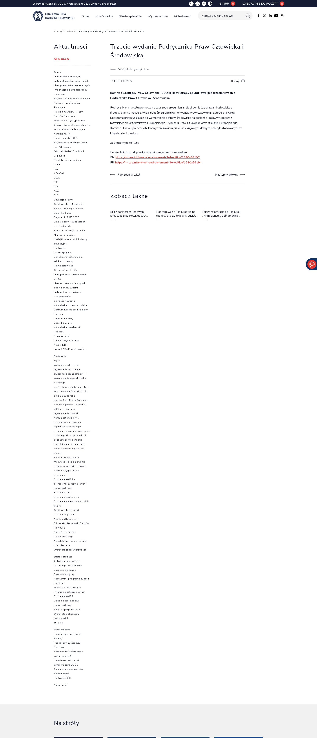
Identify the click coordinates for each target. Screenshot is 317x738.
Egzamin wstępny (64, 574)
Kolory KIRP (60, 344)
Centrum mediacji (64, 318)
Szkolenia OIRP (62, 492)
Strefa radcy (104, 16)
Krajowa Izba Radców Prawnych (72, 98)
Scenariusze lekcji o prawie (69, 230)
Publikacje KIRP (63, 678)
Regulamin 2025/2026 (66, 217)
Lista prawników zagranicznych (72, 85)
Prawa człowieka (63, 265)
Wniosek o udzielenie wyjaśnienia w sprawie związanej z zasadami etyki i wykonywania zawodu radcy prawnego (70, 374)
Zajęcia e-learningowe (66, 600)
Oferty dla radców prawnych (70, 549)
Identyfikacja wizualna (66, 340)
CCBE (57, 164)
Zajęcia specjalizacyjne (67, 609)
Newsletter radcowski (66, 660)
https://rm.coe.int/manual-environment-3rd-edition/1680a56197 (158, 157)
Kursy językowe (62, 488)
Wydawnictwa (157, 16)
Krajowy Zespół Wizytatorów (71, 142)
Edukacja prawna (64, 199)
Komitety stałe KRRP (65, 138)
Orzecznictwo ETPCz (65, 270)
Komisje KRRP (62, 133)
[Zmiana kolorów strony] (210, 3)
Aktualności (182, 16)
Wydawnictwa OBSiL (66, 664)
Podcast (58, 331)
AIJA (56, 190)
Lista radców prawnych (67, 76)
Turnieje (58, 622)
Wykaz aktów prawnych (67, 587)
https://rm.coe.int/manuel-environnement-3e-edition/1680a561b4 (158, 163)
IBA (56, 169)
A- (191, 3)
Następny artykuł (226, 175)
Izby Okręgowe (62, 147)
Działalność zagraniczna (68, 160)
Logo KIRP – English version (70, 349)
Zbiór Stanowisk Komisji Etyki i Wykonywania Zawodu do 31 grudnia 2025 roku (72, 391)
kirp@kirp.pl (109, 3)
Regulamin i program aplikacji (71, 578)
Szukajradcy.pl (62, 336)
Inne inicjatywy (62, 252)
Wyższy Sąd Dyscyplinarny (69, 120)
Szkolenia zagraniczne (66, 497)
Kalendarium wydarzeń (67, 327)
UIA (56, 186)
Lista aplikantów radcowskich (71, 81)
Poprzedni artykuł (128, 175)
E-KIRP (224, 4)
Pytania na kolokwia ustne (69, 591)
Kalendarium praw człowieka (70, 305)
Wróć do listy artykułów (133, 69)
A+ (203, 3)
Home (57, 31)
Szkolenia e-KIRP (63, 596)
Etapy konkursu (63, 212)
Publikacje (60, 248)
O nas (86, 16)
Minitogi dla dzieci (64, 234)
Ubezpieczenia (62, 545)
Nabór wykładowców (66, 519)
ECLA (57, 177)
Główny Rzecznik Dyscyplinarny (72, 125)
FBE (56, 182)
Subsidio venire (63, 322)
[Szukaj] (248, 15)
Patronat (59, 583)
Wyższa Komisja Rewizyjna (69, 129)
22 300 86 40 (93, 3)
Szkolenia (59, 475)
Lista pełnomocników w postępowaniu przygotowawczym (67, 296)
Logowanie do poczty (260, 4)
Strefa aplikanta (130, 16)
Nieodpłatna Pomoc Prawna (70, 541)
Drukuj (235, 81)
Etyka (57, 360)
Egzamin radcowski (65, 569)
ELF (56, 195)
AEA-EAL (59, 173)
